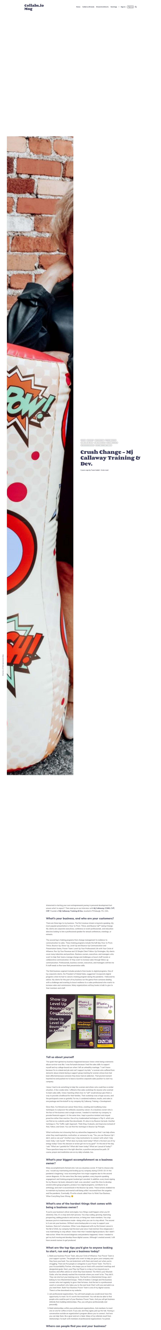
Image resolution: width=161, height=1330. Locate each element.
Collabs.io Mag (34, 7)
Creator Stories (111, 440)
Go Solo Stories (100, 442)
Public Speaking (112, 442)
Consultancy (99, 440)
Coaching (90, 440)
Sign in (123, 7)
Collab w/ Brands (88, 7)
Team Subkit (95, 470)
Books (83, 440)
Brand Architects (102, 7)
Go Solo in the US (87, 442)
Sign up (130, 7)
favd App (114, 7)
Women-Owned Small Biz (103, 445)
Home (78, 7)
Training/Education (87, 445)
